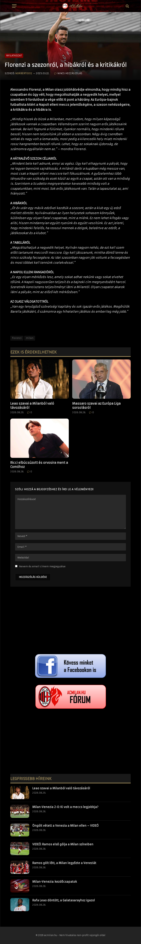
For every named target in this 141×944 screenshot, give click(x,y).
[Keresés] (127, 6)
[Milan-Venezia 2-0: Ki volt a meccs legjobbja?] (19, 811)
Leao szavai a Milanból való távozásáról (32, 405)
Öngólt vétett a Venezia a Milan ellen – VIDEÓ (65, 825)
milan (29, 338)
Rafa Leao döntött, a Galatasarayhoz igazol (63, 900)
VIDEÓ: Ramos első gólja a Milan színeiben (62, 844)
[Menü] (14, 6)
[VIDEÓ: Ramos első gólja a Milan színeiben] (19, 848)
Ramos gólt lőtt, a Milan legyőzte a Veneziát (64, 863)
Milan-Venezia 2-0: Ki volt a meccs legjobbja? (65, 807)
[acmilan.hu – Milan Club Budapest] (72, 6)
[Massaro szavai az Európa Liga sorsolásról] (101, 379)
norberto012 (23, 73)
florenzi (17, 338)
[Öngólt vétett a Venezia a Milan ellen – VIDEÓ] (19, 829)
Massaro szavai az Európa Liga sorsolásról (96, 405)
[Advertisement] (70, 621)
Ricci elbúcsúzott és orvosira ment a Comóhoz (39, 465)
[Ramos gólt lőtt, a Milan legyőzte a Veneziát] (19, 867)
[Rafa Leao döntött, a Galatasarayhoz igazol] (19, 904)
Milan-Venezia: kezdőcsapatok (54, 881)
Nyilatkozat (14, 55)
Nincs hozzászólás (69, 73)
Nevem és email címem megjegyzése (42, 566)
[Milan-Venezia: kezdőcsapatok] (19, 885)
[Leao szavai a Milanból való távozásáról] (39, 379)
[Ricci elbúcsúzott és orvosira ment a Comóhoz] (39, 438)
